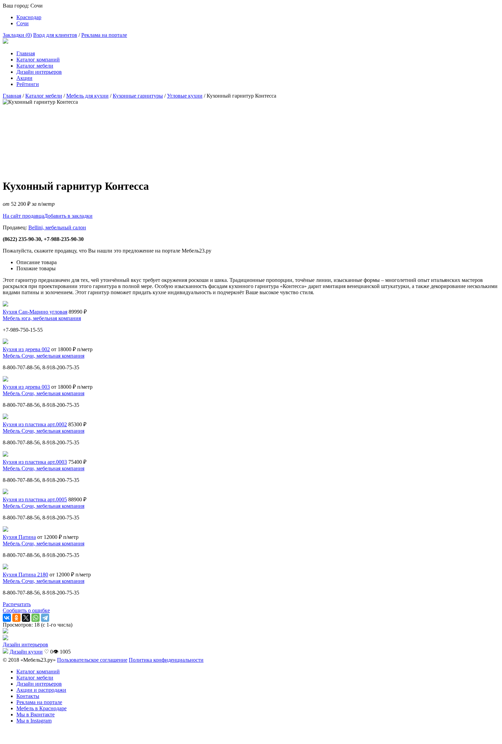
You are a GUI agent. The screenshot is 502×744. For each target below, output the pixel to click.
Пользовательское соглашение (92, 660)
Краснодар (28, 17)
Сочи (22, 23)
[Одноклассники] (16, 618)
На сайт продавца (23, 216)
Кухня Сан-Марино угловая (35, 312)
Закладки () (17, 35)
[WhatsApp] (35, 618)
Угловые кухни (185, 96)
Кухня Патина (19, 537)
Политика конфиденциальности (166, 660)
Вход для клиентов (55, 35)
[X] (26, 618)
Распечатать (17, 604)
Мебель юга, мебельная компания (42, 318)
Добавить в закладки (68, 216)
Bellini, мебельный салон (57, 227)
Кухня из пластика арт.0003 (35, 462)
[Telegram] (45, 618)
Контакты (27, 696)
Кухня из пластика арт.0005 (35, 499)
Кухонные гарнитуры (138, 96)
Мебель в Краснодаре (41, 708)
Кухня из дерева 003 (26, 387)
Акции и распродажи (41, 690)
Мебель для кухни (87, 96)
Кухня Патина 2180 (25, 574)
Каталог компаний (38, 59)
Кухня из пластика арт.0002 (35, 424)
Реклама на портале (104, 35)
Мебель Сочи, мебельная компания (43, 356)
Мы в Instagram (34, 721)
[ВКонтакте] (7, 618)
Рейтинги (27, 84)
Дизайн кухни (26, 652)
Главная (25, 53)
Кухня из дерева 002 (26, 349)
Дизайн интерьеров (39, 72)
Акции (24, 78)
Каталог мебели (34, 66)
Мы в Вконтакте (35, 714)
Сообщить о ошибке (26, 610)
